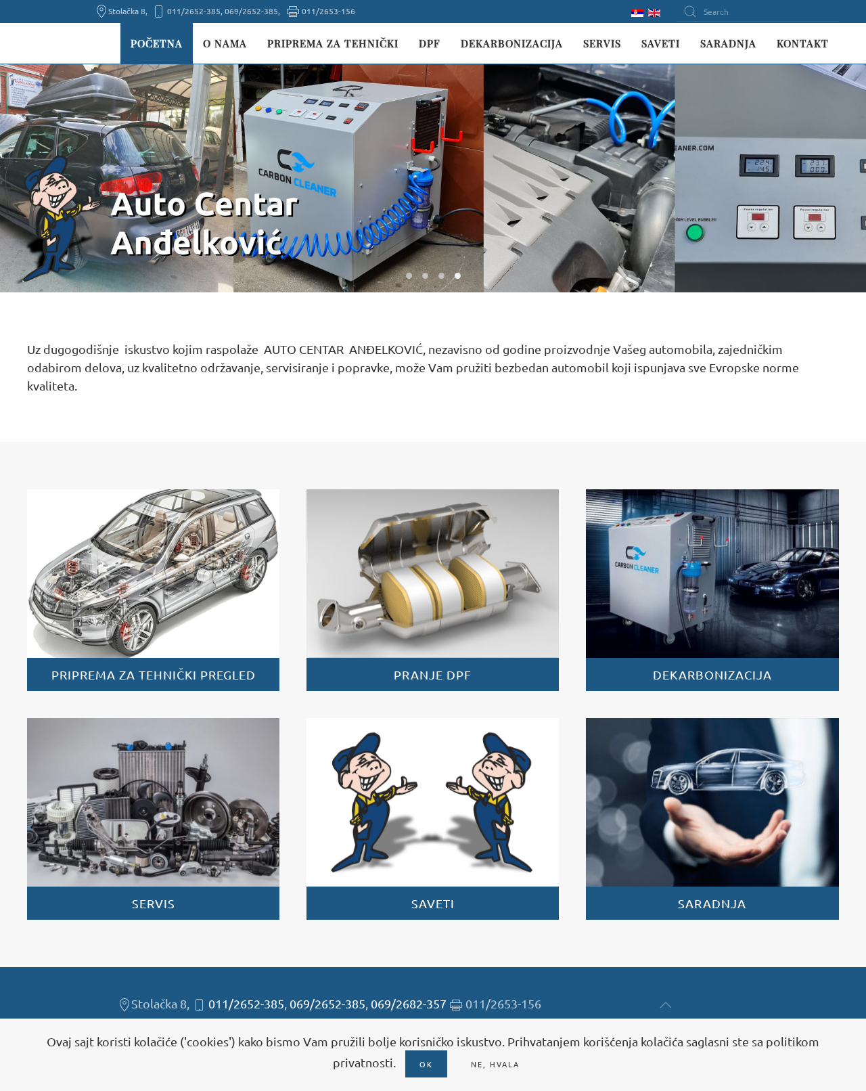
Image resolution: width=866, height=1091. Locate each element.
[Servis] (153, 819)
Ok (426, 1064)
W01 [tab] (409, 276)
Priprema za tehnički (332, 43)
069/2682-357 (409, 1003)
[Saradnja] (712, 819)
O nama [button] (225, 43)
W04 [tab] (458, 276)
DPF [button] (429, 43)
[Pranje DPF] (432, 590)
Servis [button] (602, 43)
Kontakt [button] (803, 43)
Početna (157, 43)
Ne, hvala (495, 1064)
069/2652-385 (327, 1003)
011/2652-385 (246, 1003)
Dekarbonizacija (512, 43)
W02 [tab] (425, 276)
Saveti (660, 43)
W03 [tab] (441, 276)
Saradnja (728, 43)
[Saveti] (432, 819)
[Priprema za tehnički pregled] (153, 590)
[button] (665, 1005)
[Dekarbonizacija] (712, 590)
